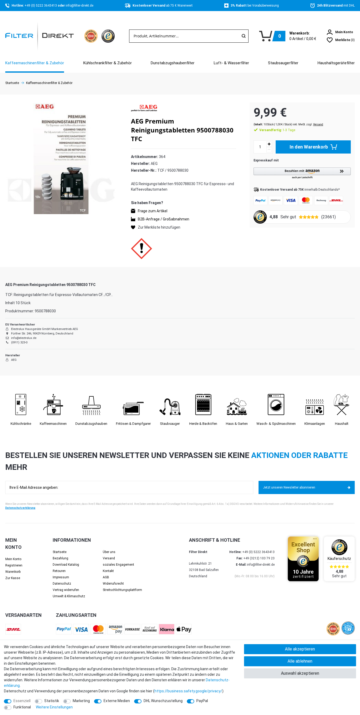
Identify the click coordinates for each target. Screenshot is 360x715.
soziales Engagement (118, 564)
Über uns (109, 552)
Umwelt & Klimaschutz (69, 596)
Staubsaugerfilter (283, 63)
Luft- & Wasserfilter (231, 63)
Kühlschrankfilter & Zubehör (107, 63)
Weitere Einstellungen (54, 707)
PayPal (202, 701)
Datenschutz (62, 583)
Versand (318, 124)
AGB (106, 577)
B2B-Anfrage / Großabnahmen (163, 219)
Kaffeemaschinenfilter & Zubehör (34, 63)
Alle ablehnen (300, 661)
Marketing (81, 701)
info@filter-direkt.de (79, 5)
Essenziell (22, 701)
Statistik (51, 701)
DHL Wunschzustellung (163, 701)
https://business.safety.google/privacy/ (188, 691)
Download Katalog (66, 564)
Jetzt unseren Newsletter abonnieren (289, 487)
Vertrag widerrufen (66, 590)
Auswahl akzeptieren (300, 673)
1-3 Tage (277, 130)
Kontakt (108, 571)
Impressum (61, 577)
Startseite (12, 83)
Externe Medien (117, 701)
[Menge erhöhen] (269, 144)
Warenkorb (13, 572)
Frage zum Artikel (152, 211)
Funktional (22, 707)
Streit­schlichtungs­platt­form (122, 590)
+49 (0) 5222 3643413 (41, 5)
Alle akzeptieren (300, 649)
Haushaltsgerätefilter (336, 63)
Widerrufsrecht (113, 583)
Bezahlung (60, 558)
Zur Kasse (12, 578)
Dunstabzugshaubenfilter (172, 63)
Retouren (59, 571)
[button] (302, 173)
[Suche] (243, 36)
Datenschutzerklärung (20, 507)
